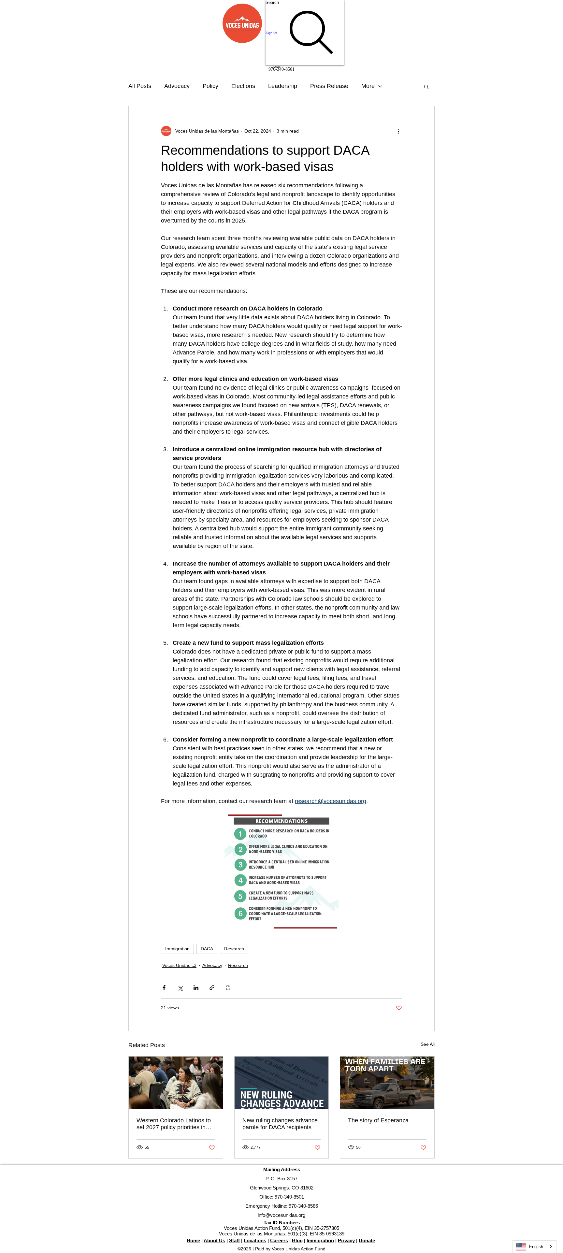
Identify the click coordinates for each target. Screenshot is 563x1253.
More (368, 86)
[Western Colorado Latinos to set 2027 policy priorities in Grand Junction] (176, 1083)
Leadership (282, 86)
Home (193, 1240)
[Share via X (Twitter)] (180, 988)
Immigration (177, 948)
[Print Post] (228, 988)
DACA (207, 948)
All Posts (139, 86)
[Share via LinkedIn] (196, 988)
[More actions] (398, 131)
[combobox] (534, 1246)
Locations (255, 1240)
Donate (367, 1240)
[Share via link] (212, 988)
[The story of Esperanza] (387, 1083)
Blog (297, 1240)
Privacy (346, 1240)
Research (234, 948)
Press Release (329, 86)
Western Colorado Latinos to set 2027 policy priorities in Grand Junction (174, 1124)
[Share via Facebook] (164, 988)
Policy (210, 86)
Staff (234, 1240)
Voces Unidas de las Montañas (252, 1233)
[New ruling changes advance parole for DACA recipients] (282, 1083)
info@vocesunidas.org (281, 1215)
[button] (426, 86)
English (536, 1246)
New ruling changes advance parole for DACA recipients (280, 1124)
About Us (214, 1240)
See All (428, 1044)
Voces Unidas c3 (179, 965)
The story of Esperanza (378, 1120)
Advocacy (177, 86)
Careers (279, 1240)
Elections (243, 86)
